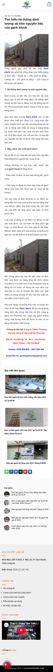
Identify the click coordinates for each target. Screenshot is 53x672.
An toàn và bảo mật (12, 606)
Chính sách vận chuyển (14, 597)
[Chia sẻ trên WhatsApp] (7, 472)
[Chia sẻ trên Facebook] (11, 472)
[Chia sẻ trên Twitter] (16, 472)
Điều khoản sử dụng (12, 601)
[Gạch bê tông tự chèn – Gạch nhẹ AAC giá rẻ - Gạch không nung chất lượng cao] (26, 4)
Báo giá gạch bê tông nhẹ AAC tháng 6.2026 (26, 463)
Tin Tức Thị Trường (13, 16)
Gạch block (31, 117)
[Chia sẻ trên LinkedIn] (30, 472)
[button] (3, 4)
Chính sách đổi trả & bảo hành (17, 593)
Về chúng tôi (9, 588)
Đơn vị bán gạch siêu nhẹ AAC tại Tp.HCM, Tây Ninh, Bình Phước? (30, 502)
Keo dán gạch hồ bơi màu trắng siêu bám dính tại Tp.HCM (29, 493)
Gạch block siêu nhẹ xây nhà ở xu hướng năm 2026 (29, 527)
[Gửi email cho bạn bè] (20, 472)
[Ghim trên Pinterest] (25, 472)
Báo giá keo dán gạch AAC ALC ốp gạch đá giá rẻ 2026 (30, 519)
